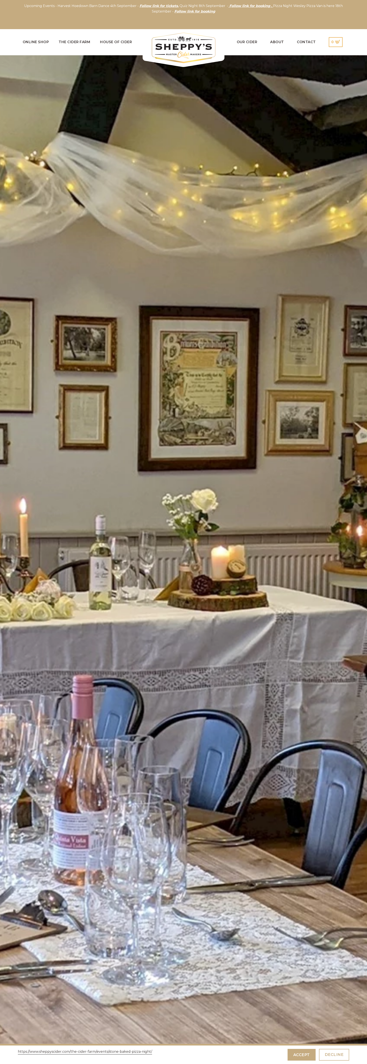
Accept (301, 1055)
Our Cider (247, 42)
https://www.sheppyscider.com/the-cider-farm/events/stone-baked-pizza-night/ (85, 1052)
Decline (334, 1054)
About (277, 42)
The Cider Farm (74, 42)
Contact (306, 42)
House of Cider (116, 42)
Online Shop (36, 42)
